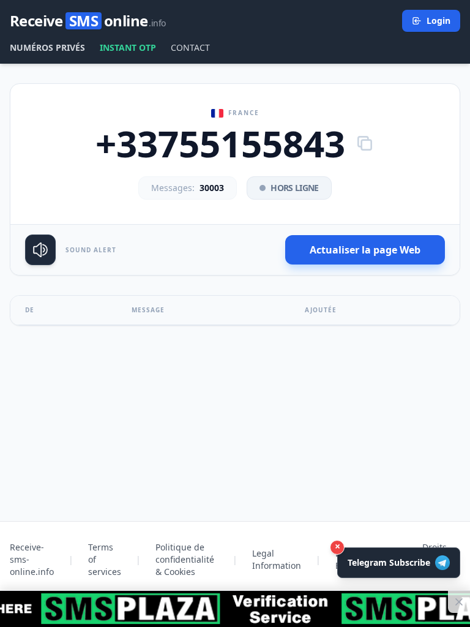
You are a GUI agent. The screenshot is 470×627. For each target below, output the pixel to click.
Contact (190, 47)
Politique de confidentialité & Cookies (184, 559)
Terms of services (104, 559)
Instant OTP (128, 47)
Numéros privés (47, 47)
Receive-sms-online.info (32, 559)
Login (438, 20)
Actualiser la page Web (365, 250)
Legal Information (276, 559)
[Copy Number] (365, 143)
